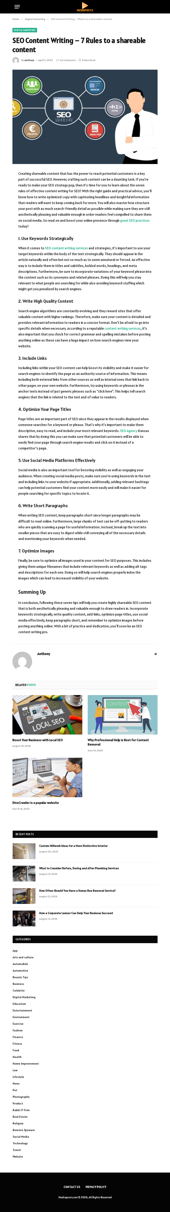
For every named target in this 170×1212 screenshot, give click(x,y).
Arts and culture (23, 957)
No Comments (68, 60)
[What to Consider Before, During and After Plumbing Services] (24, 873)
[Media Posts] (85, 6)
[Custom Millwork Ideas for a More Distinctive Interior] (24, 851)
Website (18, 1156)
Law (15, 1070)
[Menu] (17, 6)
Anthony (29, 60)
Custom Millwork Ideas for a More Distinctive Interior (73, 846)
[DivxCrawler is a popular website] (47, 777)
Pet (15, 1090)
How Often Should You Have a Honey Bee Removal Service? (77, 890)
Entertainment (22, 1010)
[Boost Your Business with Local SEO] (47, 715)
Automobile (20, 964)
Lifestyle (18, 1077)
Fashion (18, 1030)
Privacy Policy (96, 1187)
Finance (18, 1037)
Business (18, 984)
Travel (17, 1150)
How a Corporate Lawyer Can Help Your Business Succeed (76, 913)
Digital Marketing (24, 30)
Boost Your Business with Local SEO (37, 740)
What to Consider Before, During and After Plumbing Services (79, 868)
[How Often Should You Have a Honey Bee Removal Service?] (24, 896)
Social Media (21, 1137)
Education (19, 1004)
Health (17, 1057)
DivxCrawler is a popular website (35, 803)
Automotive (20, 970)
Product (18, 1103)
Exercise (18, 1024)
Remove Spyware (24, 1130)
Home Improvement (26, 1063)
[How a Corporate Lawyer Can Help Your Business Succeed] (24, 918)
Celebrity (19, 990)
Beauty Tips (20, 977)
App (15, 950)
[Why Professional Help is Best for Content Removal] (123, 715)
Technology (20, 1143)
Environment (21, 1017)
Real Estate (20, 1117)
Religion (18, 1123)
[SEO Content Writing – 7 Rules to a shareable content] (85, 116)
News (16, 1083)
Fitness (17, 1044)
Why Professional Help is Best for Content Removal (118, 742)
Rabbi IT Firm (21, 1110)
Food (16, 1050)
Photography (21, 1097)
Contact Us (72, 1187)
